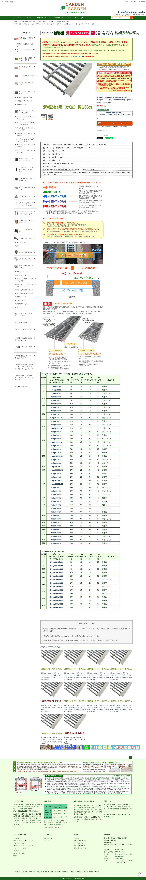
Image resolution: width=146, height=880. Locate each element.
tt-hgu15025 (56, 414)
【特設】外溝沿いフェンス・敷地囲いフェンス (24, 357)
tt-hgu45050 (56, 536)
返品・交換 (107, 801)
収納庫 (15, 855)
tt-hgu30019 (56, 474)
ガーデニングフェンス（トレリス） (24, 845)
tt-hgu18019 (56, 421)
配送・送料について (80, 840)
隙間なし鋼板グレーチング (24, 290)
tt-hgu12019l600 (56, 573)
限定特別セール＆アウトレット (26, 39)
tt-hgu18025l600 (56, 587)
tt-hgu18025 (56, 425)
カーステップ (20, 307)
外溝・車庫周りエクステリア (26, 24)
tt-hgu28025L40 (56, 470)
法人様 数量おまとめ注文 (80, 871)
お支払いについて (79, 843)
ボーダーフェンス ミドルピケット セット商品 (25, 140)
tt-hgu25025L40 (56, 467)
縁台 (17, 246)
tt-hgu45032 (56, 533)
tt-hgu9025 (56, 393)
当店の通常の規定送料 (78, 56)
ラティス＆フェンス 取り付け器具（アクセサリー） (26, 169)
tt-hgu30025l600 (56, 607)
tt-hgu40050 (56, 519)
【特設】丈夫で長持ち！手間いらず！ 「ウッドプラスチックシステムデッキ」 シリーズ (24, 367)
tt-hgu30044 (56, 494)
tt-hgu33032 (56, 498)
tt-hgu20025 (56, 439)
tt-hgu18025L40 (56, 428)
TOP (140, 875)
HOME (15, 21)
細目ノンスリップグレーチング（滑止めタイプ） (26, 285)
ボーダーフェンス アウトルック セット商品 (25, 129)
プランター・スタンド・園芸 (25, 314)
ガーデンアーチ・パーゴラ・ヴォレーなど (26, 213)
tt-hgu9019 (56, 390)
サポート (77, 834)
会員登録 (133, 1)
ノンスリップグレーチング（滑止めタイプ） (26, 280)
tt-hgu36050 (56, 508)
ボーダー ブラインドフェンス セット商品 (25, 151)
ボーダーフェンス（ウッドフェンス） (26, 92)
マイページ (30, 18)
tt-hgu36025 (56, 501)
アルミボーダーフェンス (26, 68)
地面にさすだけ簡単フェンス (26, 188)
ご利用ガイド (141, 1)
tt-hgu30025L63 (56, 484)
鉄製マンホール (21, 297)
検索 (131, 17)
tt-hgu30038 (56, 491)
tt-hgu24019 (56, 449)
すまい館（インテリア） (22, 322)
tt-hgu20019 (56, 435)
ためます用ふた (21, 300)
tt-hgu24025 (56, 453)
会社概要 (107, 834)
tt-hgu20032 (56, 446)
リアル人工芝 (17, 838)
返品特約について (102, 130)
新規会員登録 (48, 838)
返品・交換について (80, 848)
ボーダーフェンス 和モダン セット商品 (25, 146)
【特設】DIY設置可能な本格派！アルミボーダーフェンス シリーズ (24, 378)
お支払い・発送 (19, 801)
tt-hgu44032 (56, 529)
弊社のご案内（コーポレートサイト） (58, 871)
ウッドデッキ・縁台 (25, 238)
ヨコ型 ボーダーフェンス (24, 97)
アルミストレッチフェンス (26, 83)
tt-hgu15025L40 (56, 418)
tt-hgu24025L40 (56, 456)
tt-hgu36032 (56, 505)
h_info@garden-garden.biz (131, 12)
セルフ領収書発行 (79, 845)
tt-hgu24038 (56, 463)
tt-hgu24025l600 (56, 600)
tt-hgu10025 (56, 400)
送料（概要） (48, 801)
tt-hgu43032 (56, 526)
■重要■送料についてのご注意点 (84, 801)
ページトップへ (130, 757)
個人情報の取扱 (39, 871)
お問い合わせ (94, 871)
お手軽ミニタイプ (22, 104)
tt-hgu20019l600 (56, 590)
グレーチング (17, 850)
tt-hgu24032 (56, 460)
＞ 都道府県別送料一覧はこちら (52, 827)
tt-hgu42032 (56, 522)
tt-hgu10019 (56, 397)
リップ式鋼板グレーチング (24, 293)
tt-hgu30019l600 (56, 604)
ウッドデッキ (20, 242)
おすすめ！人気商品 (21, 386)
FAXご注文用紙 (55, 18)
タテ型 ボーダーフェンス (24, 101)
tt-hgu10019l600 (56, 569)
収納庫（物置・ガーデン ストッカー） (26, 222)
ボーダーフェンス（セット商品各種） (26, 112)
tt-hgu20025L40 (56, 442)
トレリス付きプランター (26, 230)
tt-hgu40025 (56, 512)
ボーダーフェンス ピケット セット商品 (25, 134)
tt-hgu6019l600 (56, 562)
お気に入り (42, 18)
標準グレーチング (40, 24)
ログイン (126, 1)
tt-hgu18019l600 (56, 583)
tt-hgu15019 (56, 411)
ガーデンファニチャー (26, 259)
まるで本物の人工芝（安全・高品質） (25, 59)
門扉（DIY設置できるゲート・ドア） (26, 179)
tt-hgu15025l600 (56, 580)
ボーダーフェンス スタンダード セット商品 (25, 118)
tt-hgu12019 (56, 404)
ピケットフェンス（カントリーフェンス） (26, 159)
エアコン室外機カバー (26, 252)
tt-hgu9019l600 (56, 566)
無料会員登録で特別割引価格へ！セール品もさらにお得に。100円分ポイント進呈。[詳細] (114, 113)
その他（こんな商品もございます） (24, 330)
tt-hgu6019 (56, 386)
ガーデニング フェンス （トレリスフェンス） (27, 204)
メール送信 (67, 18)
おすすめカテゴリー (20, 834)
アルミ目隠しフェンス (26, 76)
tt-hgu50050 (56, 540)
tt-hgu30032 (56, 488)
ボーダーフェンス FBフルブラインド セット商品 (25, 123)
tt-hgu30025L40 (56, 481)
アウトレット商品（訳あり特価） (25, 50)
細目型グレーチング (22, 275)
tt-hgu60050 (56, 543)
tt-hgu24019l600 (56, 597)
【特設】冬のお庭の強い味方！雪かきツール (23, 339)
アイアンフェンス (24, 196)
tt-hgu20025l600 (56, 594)
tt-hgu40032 (56, 515)
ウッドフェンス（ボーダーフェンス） (25, 840)
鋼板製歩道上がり (22, 304)
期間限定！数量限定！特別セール (26, 45)
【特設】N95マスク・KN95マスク (24, 348)
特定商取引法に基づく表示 (23, 871)
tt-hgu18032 (56, 432)
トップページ (19, 18)
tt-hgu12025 (56, 407)
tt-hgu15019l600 (56, 576)
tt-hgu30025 (56, 477)
